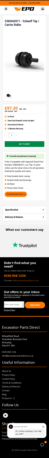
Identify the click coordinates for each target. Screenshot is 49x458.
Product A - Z (8, 398)
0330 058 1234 (15, 275)
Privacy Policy (8, 375)
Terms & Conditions (11, 382)
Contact (6, 390)
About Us (6, 371)
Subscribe (35, 305)
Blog (4, 394)
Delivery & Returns (14, 217)
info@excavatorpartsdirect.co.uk (25, 280)
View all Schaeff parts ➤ (16, 194)
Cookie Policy (8, 378)
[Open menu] (6, 9)
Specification (11, 209)
